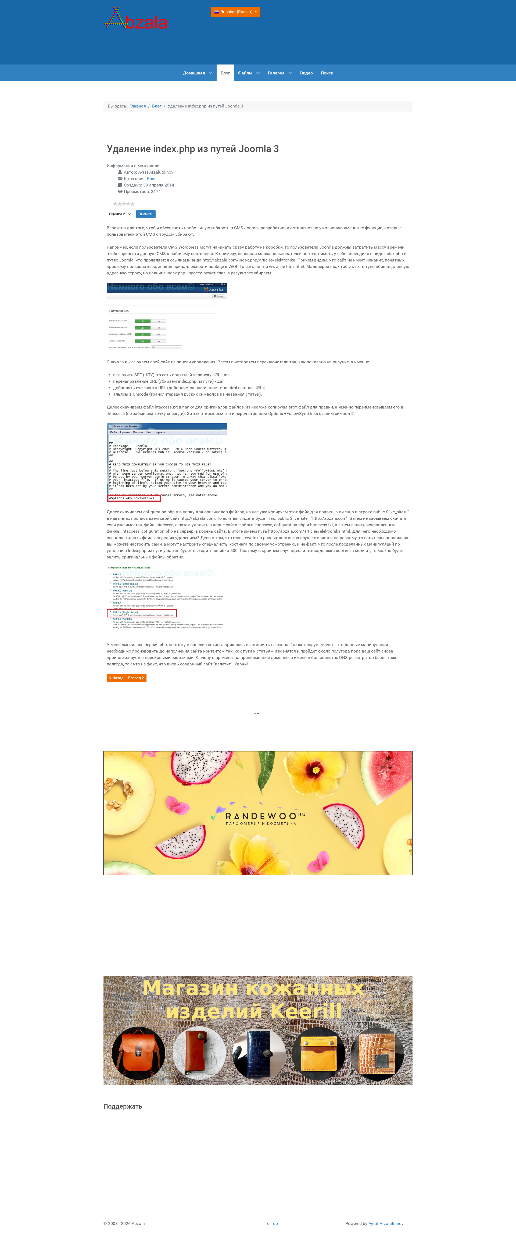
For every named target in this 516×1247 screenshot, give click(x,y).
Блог (151, 178)
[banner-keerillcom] (258, 1030)
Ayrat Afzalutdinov (386, 1223)
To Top (271, 1223)
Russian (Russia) (236, 11)
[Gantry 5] (135, 19)
